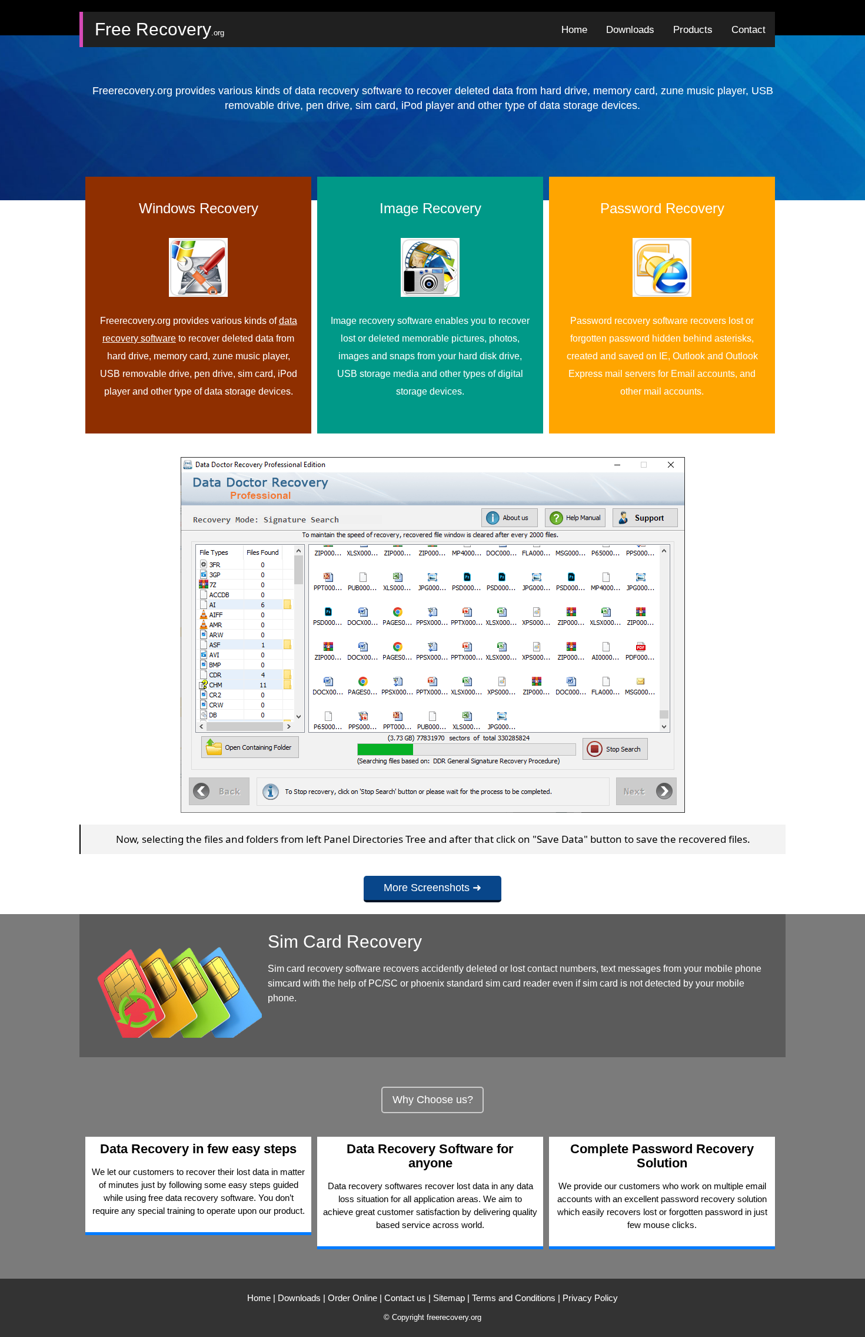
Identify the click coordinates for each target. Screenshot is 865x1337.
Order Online (352, 1298)
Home (259, 1298)
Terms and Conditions (513, 1298)
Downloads (299, 1298)
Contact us (405, 1298)
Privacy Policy (590, 1298)
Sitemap (449, 1298)
